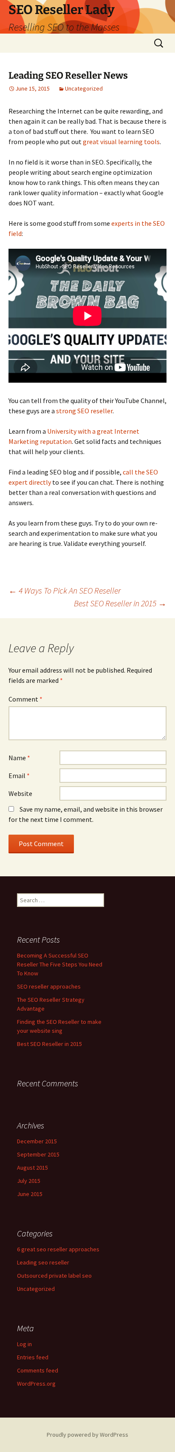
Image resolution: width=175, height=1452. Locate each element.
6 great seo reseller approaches (58, 1249)
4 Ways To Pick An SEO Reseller (64, 590)
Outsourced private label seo (54, 1275)
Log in (24, 1344)
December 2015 (37, 1141)
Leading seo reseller (43, 1262)
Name (19, 757)
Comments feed (37, 1370)
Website (20, 793)
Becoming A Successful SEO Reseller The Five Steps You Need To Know (59, 964)
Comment (25, 699)
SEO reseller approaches (49, 986)
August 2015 (32, 1167)
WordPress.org (36, 1383)
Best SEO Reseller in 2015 (120, 603)
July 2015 (28, 1181)
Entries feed (32, 1357)
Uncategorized (84, 88)
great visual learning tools (121, 141)
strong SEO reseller (84, 410)
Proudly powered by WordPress (87, 1434)
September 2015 (38, 1154)
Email (19, 775)
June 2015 (29, 1194)
